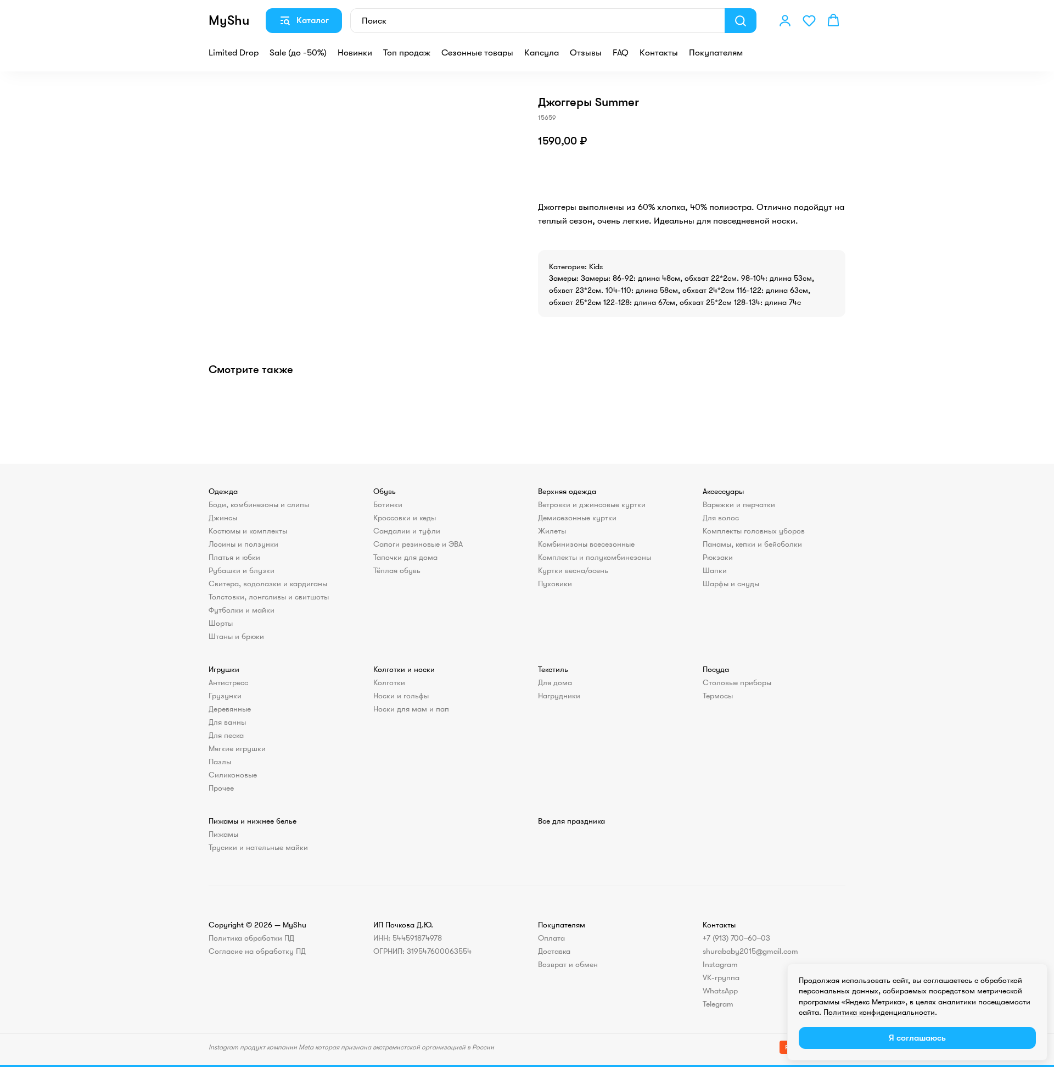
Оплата (551, 937)
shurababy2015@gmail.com (750, 951)
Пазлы (220, 761)
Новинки (355, 53)
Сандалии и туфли (406, 530)
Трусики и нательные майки (258, 847)
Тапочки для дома (405, 557)
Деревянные (230, 708)
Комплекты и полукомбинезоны (594, 557)
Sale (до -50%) (298, 53)
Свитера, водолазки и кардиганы (268, 583)
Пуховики (555, 583)
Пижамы (223, 834)
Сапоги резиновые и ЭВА (418, 544)
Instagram (720, 964)
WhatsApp (720, 990)
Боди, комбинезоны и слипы (259, 504)
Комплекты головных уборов (754, 530)
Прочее (221, 787)
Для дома (555, 682)
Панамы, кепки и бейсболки (752, 544)
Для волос (721, 517)
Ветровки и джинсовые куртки (592, 504)
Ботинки (387, 504)
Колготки (389, 682)
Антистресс (228, 682)
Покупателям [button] (716, 53)
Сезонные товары (477, 53)
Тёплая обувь (397, 570)
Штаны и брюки (236, 636)
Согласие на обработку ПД (257, 951)
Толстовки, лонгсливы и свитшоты (269, 596)
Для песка (226, 735)
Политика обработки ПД (251, 937)
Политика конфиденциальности (879, 1012)
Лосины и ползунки (243, 544)
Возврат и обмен (568, 964)
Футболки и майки (241, 609)
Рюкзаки (718, 557)
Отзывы (586, 53)
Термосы (718, 695)
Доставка (554, 951)
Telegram (718, 1003)
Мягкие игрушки (237, 748)
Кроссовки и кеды (404, 517)
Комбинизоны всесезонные (586, 544)
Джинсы (223, 517)
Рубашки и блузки (241, 570)
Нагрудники (559, 695)
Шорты (221, 623)
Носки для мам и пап (411, 708)
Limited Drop (234, 53)
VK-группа (721, 977)
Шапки (715, 570)
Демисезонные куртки (577, 517)
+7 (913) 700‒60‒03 (736, 937)
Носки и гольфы (401, 695)
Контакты (659, 53)
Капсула (541, 53)
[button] (785, 20)
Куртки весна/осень (573, 570)
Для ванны (227, 722)
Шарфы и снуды (731, 583)
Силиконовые (233, 774)
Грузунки (225, 695)
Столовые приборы (737, 682)
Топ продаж (406, 53)
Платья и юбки (234, 557)
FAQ (621, 53)
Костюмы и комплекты (248, 530)
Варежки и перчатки (739, 504)
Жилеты (552, 530)
